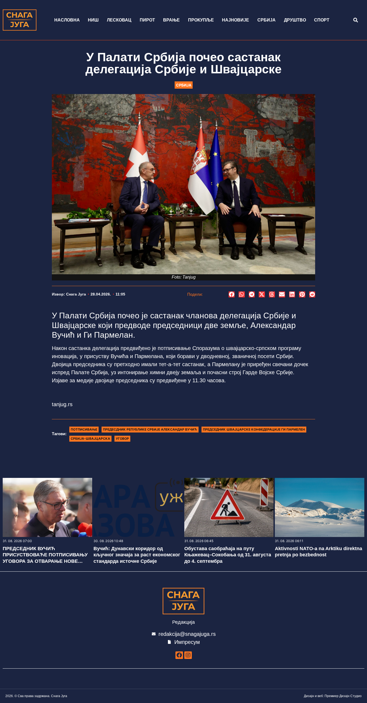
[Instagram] (188, 655)
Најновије (235, 20)
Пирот (147, 20)
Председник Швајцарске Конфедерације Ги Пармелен (254, 429)
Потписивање (84, 429)
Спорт (321, 20)
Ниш (93, 20)
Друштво (295, 20)
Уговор (122, 439)
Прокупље (201, 20)
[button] (355, 20)
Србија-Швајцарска (90, 439)
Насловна (67, 20)
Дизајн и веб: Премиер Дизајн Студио (333, 696)
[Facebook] (179, 655)
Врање (171, 20)
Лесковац (119, 20)
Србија (266, 20)
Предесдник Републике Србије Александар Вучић (150, 429)
